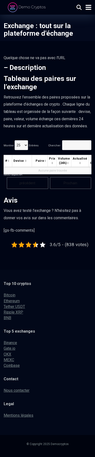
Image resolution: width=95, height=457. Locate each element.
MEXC (9, 360)
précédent (27, 183)
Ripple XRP (13, 312)
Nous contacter (16, 390)
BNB (7, 318)
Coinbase (12, 365)
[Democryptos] (27, 6)
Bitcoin (9, 295)
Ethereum (12, 301)
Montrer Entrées (21, 145)
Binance (10, 342)
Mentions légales (18, 415)
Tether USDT (14, 306)
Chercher (54, 145)
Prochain (70, 183)
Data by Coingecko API (13, 175)
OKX (7, 354)
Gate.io (9, 348)
